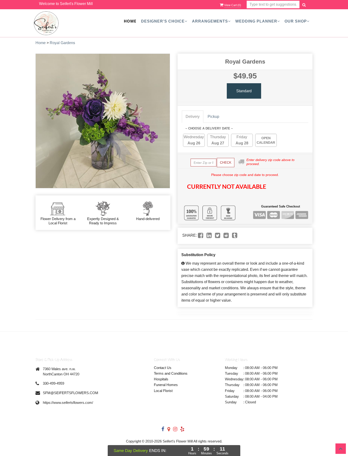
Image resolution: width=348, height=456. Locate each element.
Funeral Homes (166, 385)
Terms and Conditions (170, 373)
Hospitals (161, 379)
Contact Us (162, 368)
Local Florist (163, 391)
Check (225, 162)
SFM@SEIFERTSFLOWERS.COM (70, 393)
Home (130, 21)
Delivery (193, 117)
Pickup (213, 117)
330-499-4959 (53, 383)
